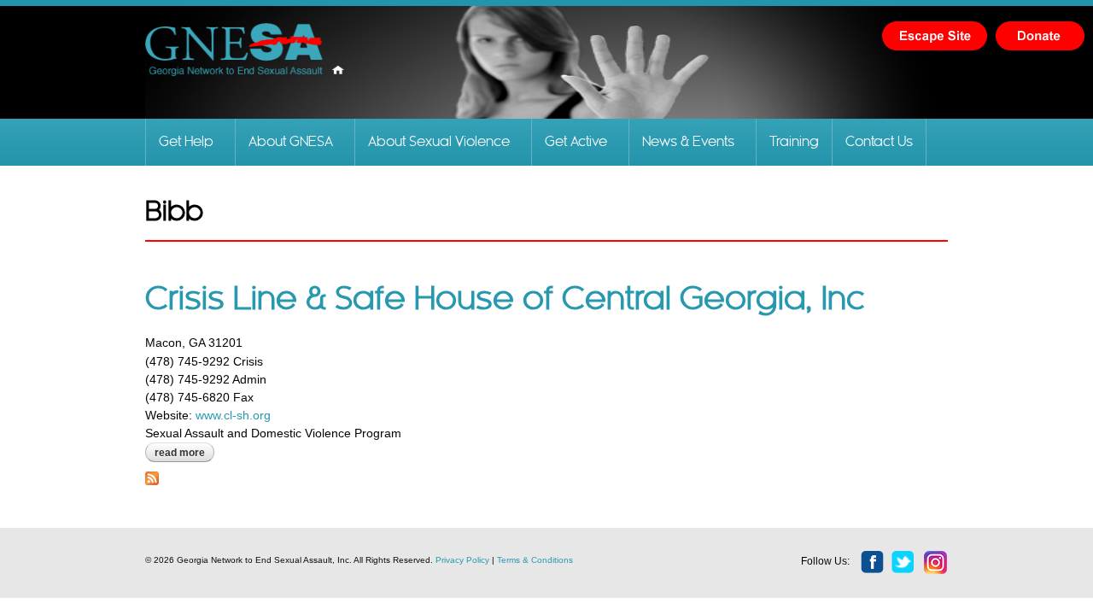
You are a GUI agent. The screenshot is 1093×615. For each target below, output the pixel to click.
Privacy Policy (462, 560)
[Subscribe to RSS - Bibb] (152, 476)
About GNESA (290, 142)
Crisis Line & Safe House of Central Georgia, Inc (505, 299)
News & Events (688, 142)
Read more (184, 453)
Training (794, 142)
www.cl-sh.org (231, 415)
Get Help (186, 142)
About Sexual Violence (439, 142)
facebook (873, 563)
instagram (936, 563)
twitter (903, 563)
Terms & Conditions (535, 560)
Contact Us (879, 142)
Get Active (576, 142)
